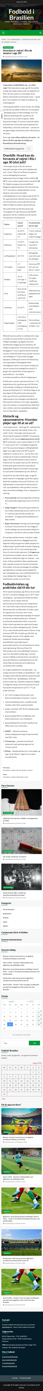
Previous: (18, 769)
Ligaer (5, 922)
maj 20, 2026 (21, 1305)
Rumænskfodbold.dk (9, 1366)
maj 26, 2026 (21, 1181)
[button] (2, 115)
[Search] (40, 33)
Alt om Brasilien (8, 47)
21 (27, 1085)
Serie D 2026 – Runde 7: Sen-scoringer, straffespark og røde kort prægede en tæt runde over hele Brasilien (21, 987)
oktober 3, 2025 (23, 56)
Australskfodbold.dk (9, 1360)
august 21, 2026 (22, 1142)
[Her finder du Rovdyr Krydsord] (21, 841)
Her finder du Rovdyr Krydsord (14, 857)
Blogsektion (7, 914)
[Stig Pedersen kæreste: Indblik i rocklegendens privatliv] (21, 802)
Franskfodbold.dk (8, 1363)
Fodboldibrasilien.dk (10, 56)
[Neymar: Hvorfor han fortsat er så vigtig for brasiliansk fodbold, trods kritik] (21, 1121)
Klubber (6, 918)
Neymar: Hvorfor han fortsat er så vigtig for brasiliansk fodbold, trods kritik (18, 957)
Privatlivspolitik (25, 1378)
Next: (15, 775)
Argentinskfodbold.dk (10, 1357)
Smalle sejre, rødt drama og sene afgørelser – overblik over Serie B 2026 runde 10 (19, 979)
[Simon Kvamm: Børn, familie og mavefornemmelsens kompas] (21, 877)
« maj (3, 1099)
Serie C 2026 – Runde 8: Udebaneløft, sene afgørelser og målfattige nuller (18, 964)
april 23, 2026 (22, 823)
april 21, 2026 (22, 897)
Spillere (5, 926)
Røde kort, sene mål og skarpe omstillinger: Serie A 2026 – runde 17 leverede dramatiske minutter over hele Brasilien (21, 971)
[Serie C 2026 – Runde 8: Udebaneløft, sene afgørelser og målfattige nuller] (21, 1161)
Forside (15, 1378)
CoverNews (31, 1385)
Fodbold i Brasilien (21, 14)
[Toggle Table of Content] (27, 148)
